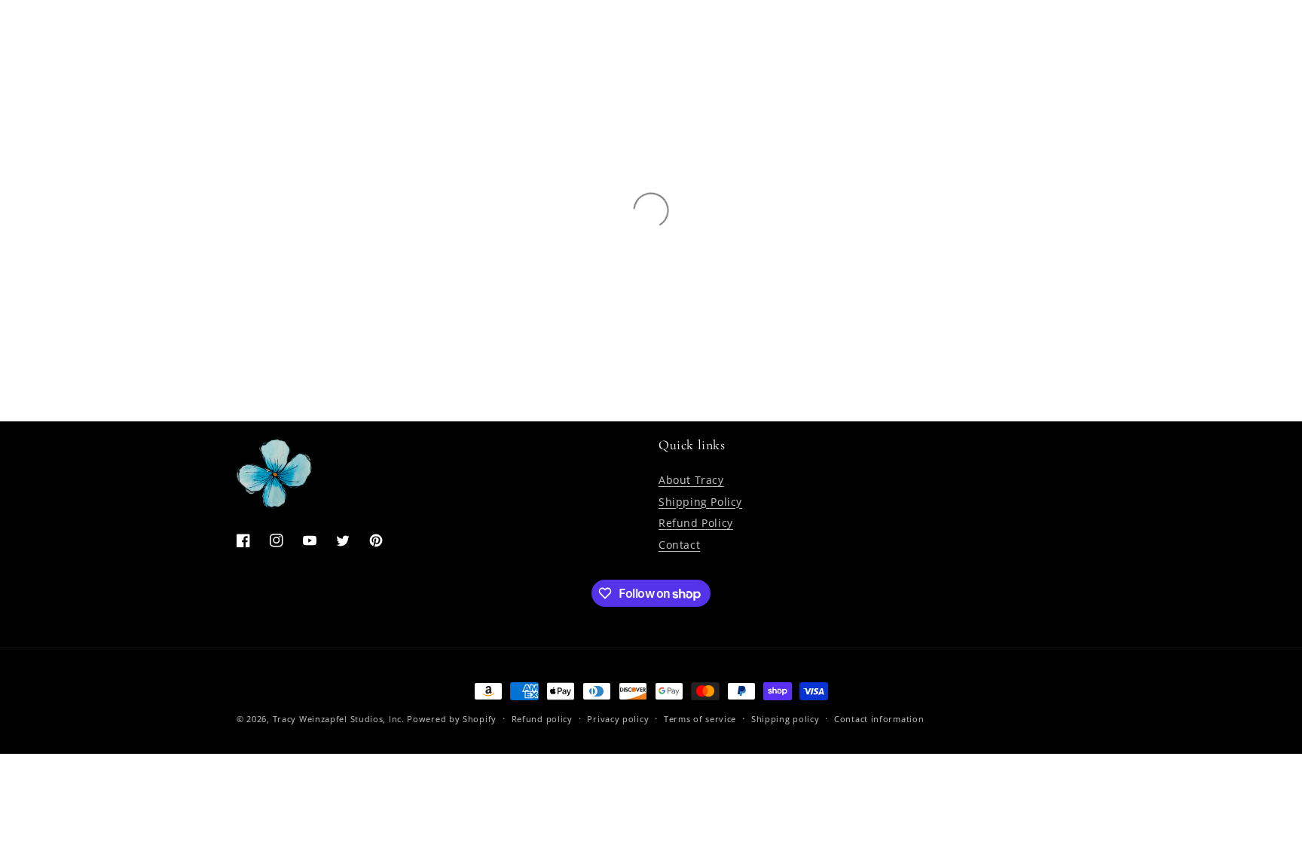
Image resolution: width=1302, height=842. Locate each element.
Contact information (879, 718)
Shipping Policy (700, 501)
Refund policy (542, 718)
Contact (679, 544)
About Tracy (691, 480)
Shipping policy (785, 718)
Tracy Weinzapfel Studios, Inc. (339, 718)
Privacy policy (618, 718)
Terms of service (700, 718)
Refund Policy (696, 523)
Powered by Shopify (452, 718)
